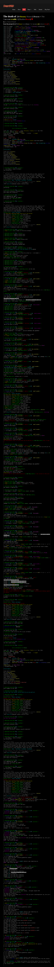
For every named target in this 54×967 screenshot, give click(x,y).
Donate (40, 9)
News (19, 9)
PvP (24, 9)
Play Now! (47, 9)
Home (13, 9)
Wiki (35, 9)
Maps (29, 9)
